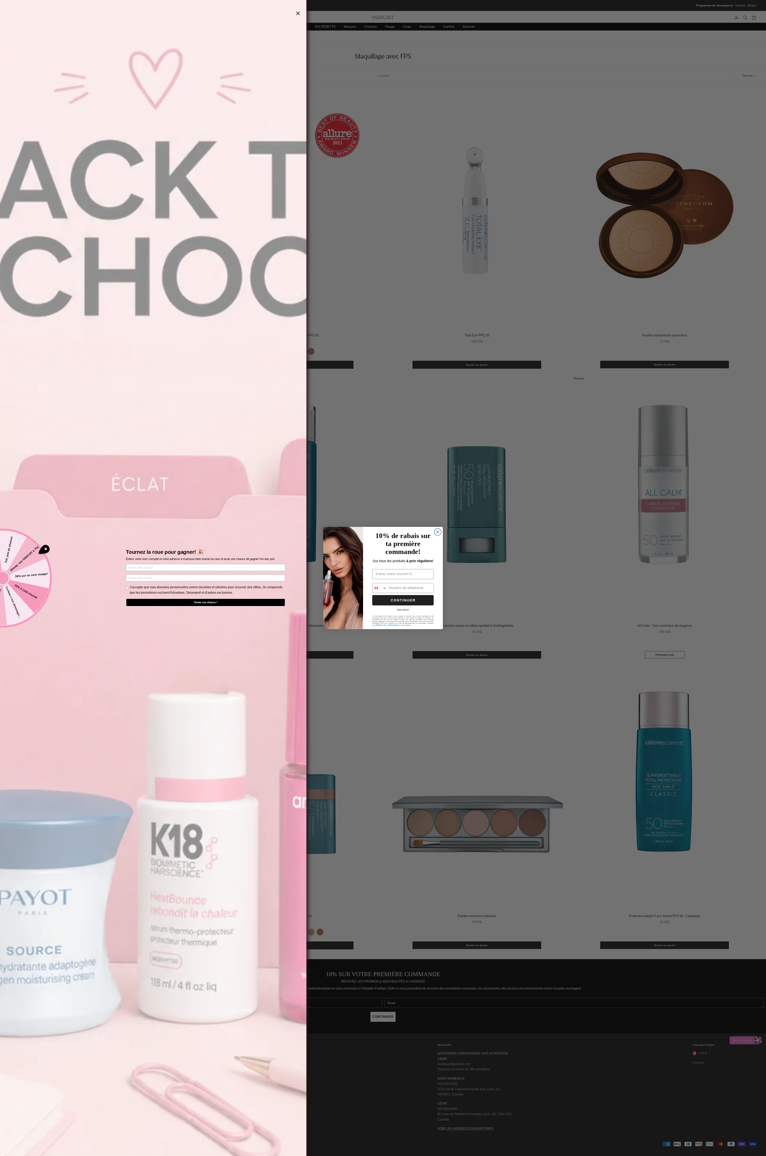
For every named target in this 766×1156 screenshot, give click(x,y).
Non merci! (403, 609)
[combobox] (379, 588)
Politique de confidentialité (387, 625)
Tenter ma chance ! (205, 602)
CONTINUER (403, 600)
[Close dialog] (437, 531)
